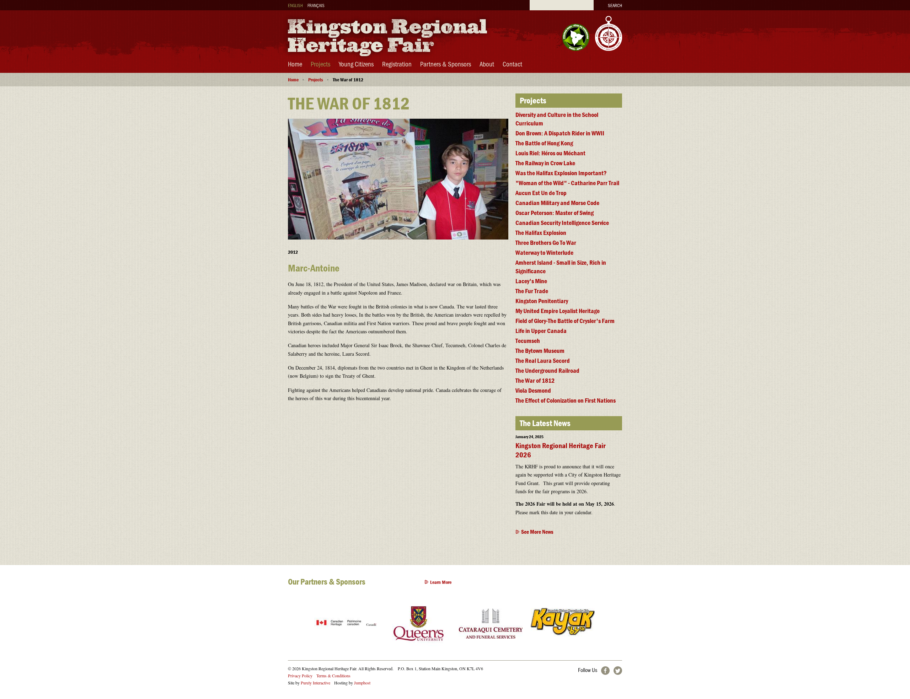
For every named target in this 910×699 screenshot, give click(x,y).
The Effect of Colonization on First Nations (565, 400)
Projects (320, 63)
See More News (537, 531)
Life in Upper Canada (541, 331)
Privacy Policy (300, 675)
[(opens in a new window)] (575, 48)
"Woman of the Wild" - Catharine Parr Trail (567, 183)
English (295, 5)
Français (316, 5)
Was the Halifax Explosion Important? (561, 173)
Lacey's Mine (531, 281)
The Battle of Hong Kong (544, 143)
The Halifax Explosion (540, 232)
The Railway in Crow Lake (545, 163)
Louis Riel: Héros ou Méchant (550, 153)
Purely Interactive (315, 682)
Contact (512, 63)
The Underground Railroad (547, 370)
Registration (397, 63)
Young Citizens (356, 63)
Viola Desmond (533, 390)
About (487, 63)
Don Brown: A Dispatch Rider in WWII (559, 133)
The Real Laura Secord (542, 360)
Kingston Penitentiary (541, 301)
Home (295, 63)
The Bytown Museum (539, 350)
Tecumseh (527, 341)
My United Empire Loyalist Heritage (557, 311)
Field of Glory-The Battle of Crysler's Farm (565, 321)
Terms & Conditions (333, 675)
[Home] (387, 58)
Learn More (440, 582)
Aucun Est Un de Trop (541, 193)
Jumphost (362, 682)
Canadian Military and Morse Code (557, 203)
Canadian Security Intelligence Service (562, 223)
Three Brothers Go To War (545, 242)
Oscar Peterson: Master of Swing (554, 213)
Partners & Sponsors (445, 63)
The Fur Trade (531, 291)
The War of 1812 (535, 380)
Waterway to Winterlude (544, 252)
